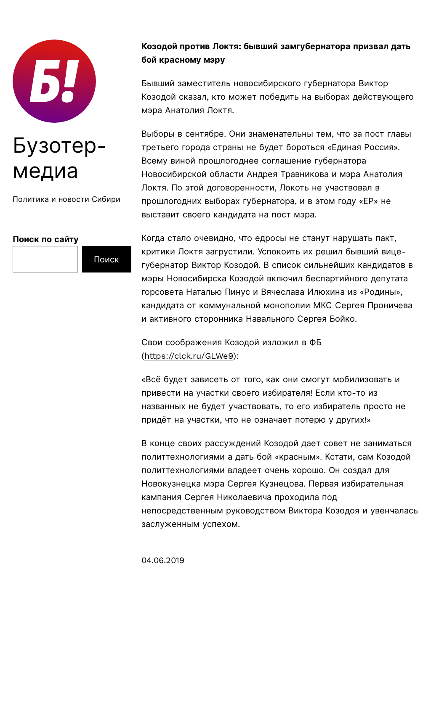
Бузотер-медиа (60, 158)
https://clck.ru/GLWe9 (188, 356)
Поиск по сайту (46, 239)
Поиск (106, 259)
